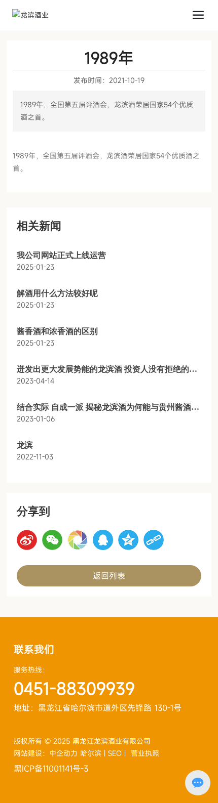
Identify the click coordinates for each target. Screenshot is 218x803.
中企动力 (64, 753)
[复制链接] (153, 540)
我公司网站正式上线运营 (61, 255)
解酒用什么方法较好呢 (57, 293)
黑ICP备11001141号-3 (51, 768)
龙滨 (25, 445)
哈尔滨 (90, 753)
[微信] (52, 540)
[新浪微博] (27, 540)
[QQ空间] (128, 540)
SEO (115, 753)
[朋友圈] (77, 540)
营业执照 (145, 753)
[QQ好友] (103, 540)
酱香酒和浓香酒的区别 (57, 331)
